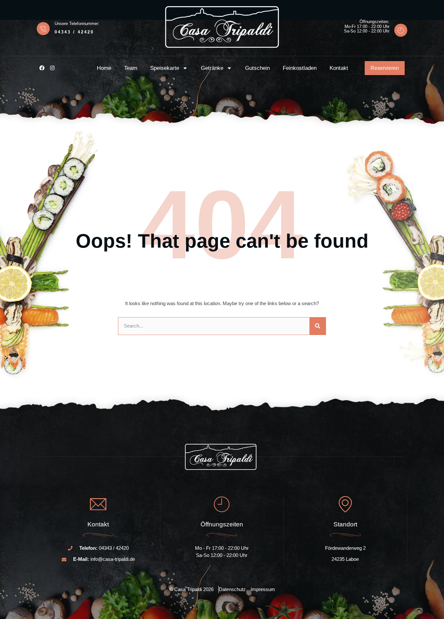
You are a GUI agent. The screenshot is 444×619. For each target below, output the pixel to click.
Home (104, 68)
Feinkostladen (300, 68)
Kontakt (339, 68)
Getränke (212, 68)
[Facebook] (42, 68)
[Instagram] (52, 68)
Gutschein (257, 68)
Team (130, 68)
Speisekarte (164, 68)
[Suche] (317, 326)
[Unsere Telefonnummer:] (43, 28)
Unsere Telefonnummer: (77, 23)
